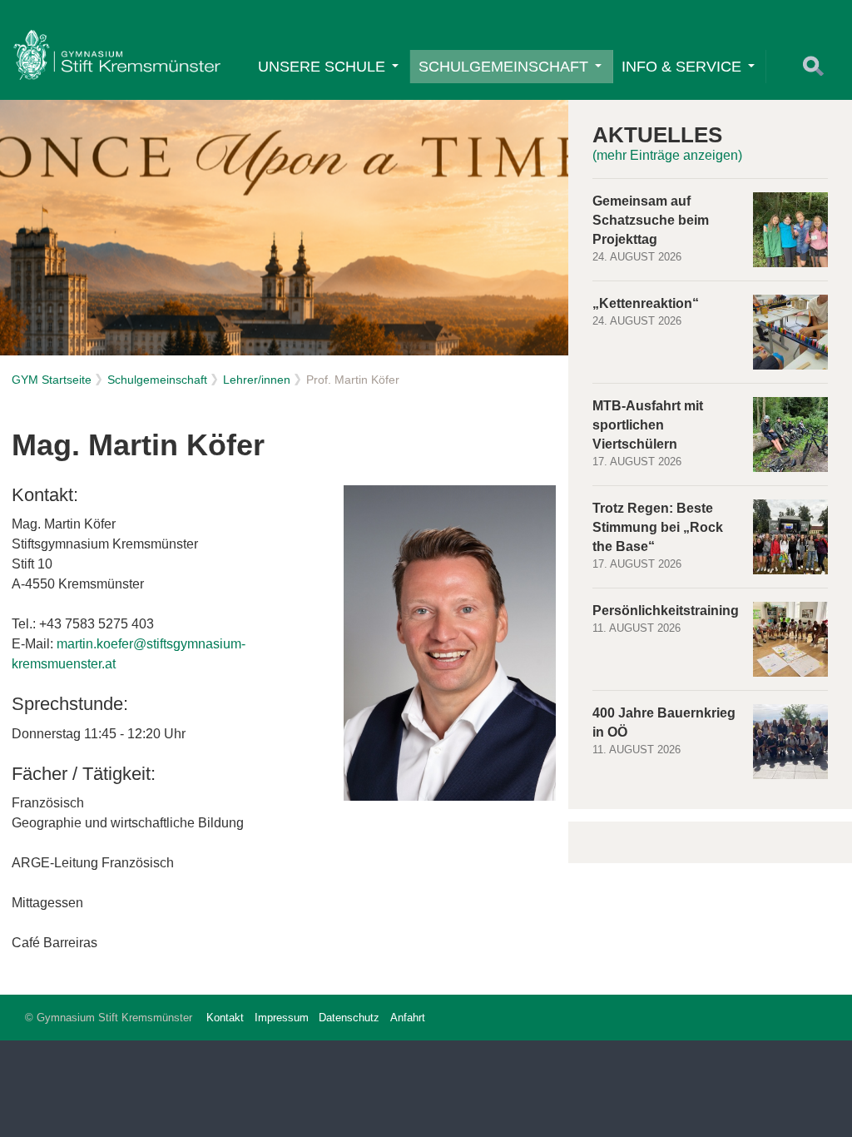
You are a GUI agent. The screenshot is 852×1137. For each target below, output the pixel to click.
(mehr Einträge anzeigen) (667, 155)
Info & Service (681, 66)
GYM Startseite (52, 379)
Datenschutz (349, 1017)
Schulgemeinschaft (503, 66)
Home (116, 54)
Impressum (282, 1017)
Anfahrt (407, 1017)
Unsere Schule (321, 66)
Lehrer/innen (256, 379)
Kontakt (225, 1017)
